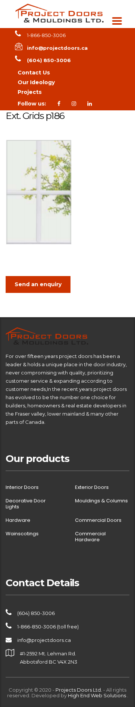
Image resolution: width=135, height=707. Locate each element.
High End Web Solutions (97, 695)
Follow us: (32, 103)
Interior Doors (22, 487)
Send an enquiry (38, 284)
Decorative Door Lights (26, 504)
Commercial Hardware (90, 537)
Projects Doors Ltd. (79, 690)
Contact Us (34, 72)
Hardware (18, 520)
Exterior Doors (92, 487)
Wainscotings (22, 534)
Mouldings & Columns (101, 501)
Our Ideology (36, 82)
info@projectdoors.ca (44, 640)
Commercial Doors (98, 520)
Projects (30, 92)
